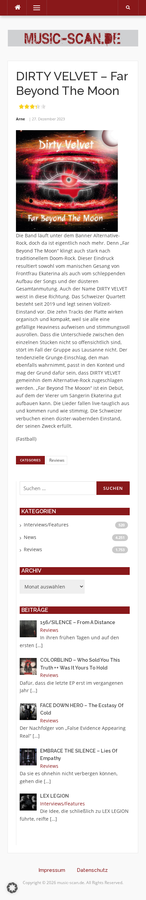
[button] (12, 888)
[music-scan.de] (73, 38)
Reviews (57, 460)
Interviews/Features (46, 524)
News (30, 537)
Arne (20, 118)
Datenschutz (92, 870)
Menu (33, 7)
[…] (39, 645)
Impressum (51, 870)
